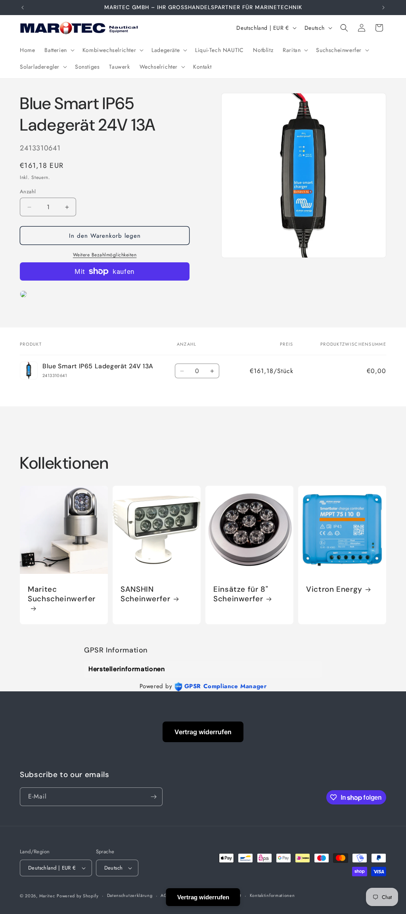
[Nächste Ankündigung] (383, 7)
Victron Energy (334, 589)
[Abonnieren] (153, 796)
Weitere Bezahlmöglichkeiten (105, 254)
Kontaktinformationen (272, 895)
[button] (58, 50)
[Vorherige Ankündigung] (22, 7)
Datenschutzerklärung (130, 895)
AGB (165, 895)
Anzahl (28, 191)
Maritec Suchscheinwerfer (62, 594)
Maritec (47, 896)
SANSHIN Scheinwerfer (145, 594)
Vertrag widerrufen (203, 732)
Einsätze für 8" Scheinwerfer (240, 594)
